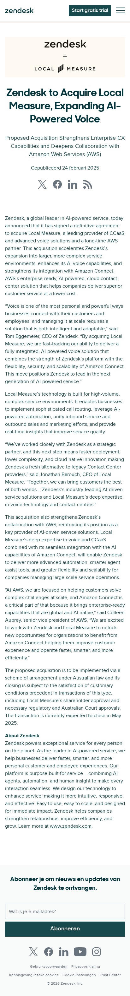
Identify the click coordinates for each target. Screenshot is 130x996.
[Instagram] (97, 952)
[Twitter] (33, 952)
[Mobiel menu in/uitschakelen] (120, 11)
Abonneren (65, 929)
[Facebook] (49, 952)
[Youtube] (80, 952)
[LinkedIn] (64, 952)
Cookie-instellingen (79, 975)
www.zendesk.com (71, 826)
